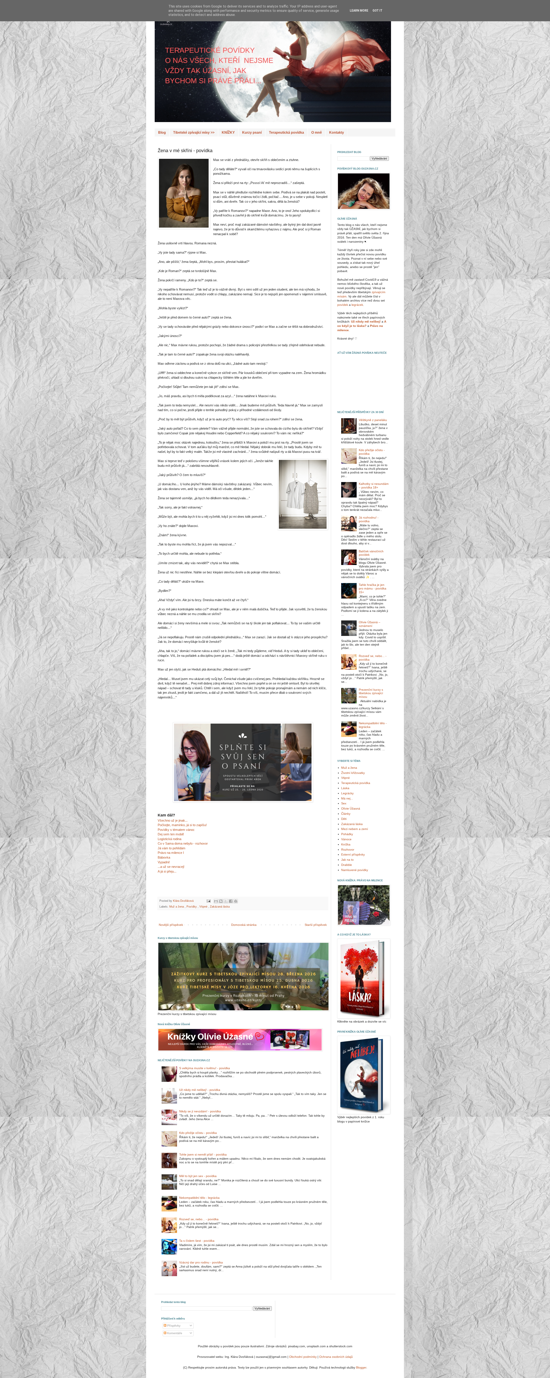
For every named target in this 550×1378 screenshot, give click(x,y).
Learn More (359, 10)
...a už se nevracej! (171, 866)
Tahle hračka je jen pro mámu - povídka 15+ (372, 588)
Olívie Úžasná (350, 808)
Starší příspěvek (316, 924)
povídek (342, 304)
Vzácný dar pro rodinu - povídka (201, 1262)
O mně (316, 132)
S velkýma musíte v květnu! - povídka (204, 1068)
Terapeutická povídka (286, 132)
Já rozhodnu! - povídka (369, 519)
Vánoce (346, 839)
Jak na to (347, 859)
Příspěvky (173, 1325)
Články (345, 813)
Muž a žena (177, 906)
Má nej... (347, 798)
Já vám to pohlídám (171, 848)
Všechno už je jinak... (173, 820)
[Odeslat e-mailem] (216, 901)
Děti (344, 819)
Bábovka (164, 857)
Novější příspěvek (171, 924)
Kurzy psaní (252, 132)
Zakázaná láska (220, 906)
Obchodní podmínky (303, 1356)
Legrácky (347, 793)
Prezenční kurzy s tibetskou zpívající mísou (371, 693)
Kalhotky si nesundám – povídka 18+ (374, 485)
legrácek (357, 304)
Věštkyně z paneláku (373, 420)
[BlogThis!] (221, 901)
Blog (162, 132)
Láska (345, 788)
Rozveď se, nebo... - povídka (198, 1219)
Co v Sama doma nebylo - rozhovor (183, 843)
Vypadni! (164, 862)
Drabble (346, 865)
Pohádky (347, 834)
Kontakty (336, 132)
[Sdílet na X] (226, 901)
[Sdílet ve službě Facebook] (231, 901)
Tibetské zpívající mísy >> (193, 132)
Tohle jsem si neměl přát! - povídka (203, 1154)
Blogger (361, 1367)
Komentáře (174, 1333)
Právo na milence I (171, 852)
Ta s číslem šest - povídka (196, 1240)
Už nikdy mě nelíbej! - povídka (199, 1090)
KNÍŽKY (228, 132)
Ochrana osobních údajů (336, 1356)
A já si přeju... (167, 871)
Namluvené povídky (354, 870)
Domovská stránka (244, 924)
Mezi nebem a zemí (354, 829)
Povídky (192, 906)
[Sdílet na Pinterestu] (236, 901)
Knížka (345, 844)
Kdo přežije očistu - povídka (198, 1133)
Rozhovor (347, 849)
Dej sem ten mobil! (171, 834)
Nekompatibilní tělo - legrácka (199, 1197)
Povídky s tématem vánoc (176, 829)
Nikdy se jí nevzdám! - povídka (200, 1111)
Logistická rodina (169, 839)
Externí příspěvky (353, 854)
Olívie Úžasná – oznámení (369, 624)
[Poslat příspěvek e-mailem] (208, 900)
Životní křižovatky (353, 773)
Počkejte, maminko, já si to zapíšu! (182, 825)
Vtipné (203, 906)
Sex (343, 803)
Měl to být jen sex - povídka (198, 1176)
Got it (377, 10)
